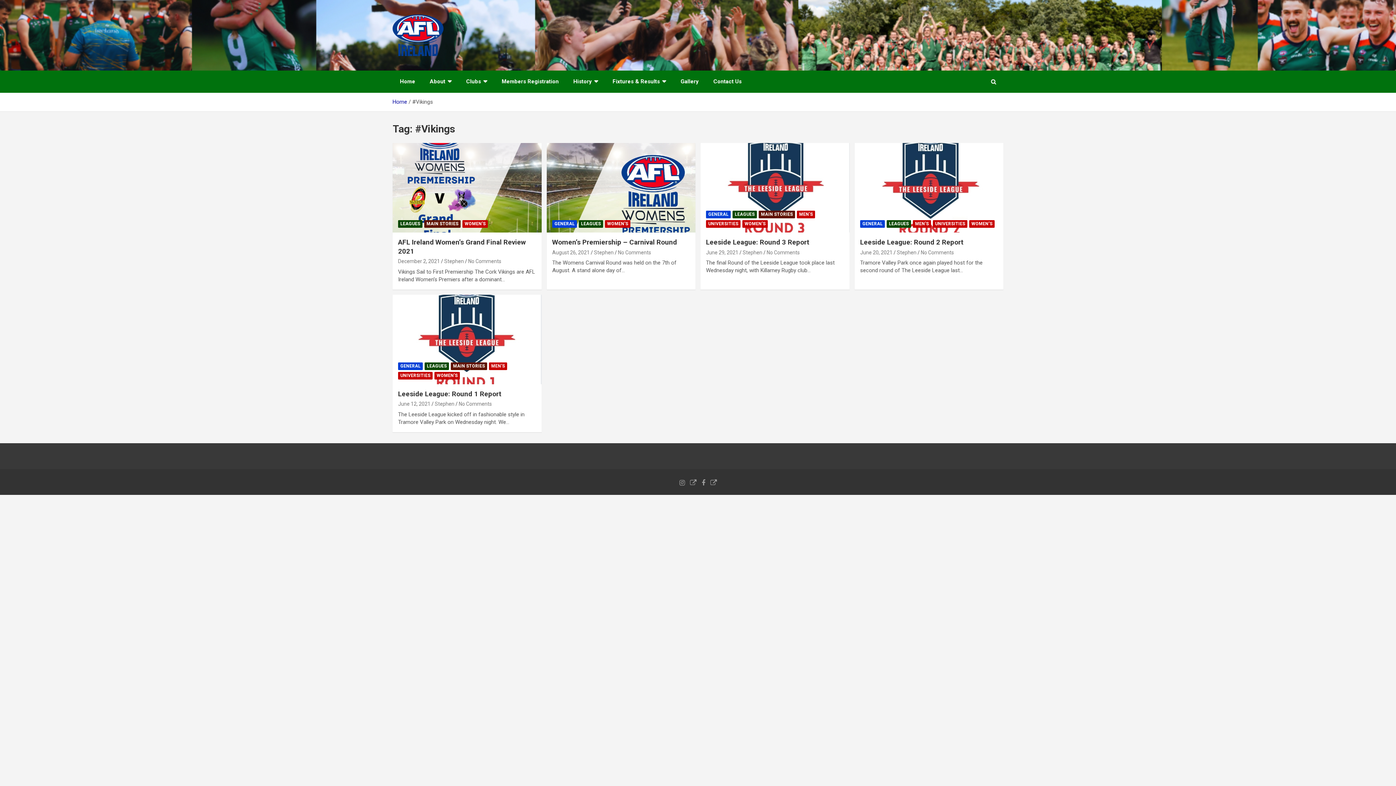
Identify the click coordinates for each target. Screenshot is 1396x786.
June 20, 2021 (876, 252)
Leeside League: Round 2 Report (911, 242)
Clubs (473, 81)
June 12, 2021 (414, 404)
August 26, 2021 (571, 252)
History (582, 81)
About (437, 81)
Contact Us (727, 81)
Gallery (690, 81)
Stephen (454, 261)
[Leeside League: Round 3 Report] (775, 188)
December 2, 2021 (419, 261)
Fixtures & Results (636, 81)
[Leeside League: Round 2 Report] (929, 188)
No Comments (484, 261)
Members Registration (530, 81)
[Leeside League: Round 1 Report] (467, 339)
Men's (806, 214)
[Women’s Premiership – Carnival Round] (621, 188)
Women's (475, 223)
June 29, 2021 (722, 252)
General (564, 223)
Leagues (410, 223)
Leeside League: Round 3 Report (757, 242)
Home (407, 81)
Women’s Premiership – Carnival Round (614, 242)
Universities (723, 223)
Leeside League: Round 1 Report (449, 394)
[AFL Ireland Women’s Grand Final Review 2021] (467, 188)
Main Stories (442, 223)
